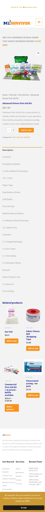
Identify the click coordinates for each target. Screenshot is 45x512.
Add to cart (26, 130)
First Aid (12, 95)
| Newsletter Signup (29, 7)
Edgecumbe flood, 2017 (33, 469)
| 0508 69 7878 (16, 7)
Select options (10, 408)
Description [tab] (7, 150)
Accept (24, 508)
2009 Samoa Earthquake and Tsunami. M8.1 (35, 482)
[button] (38, 53)
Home (4, 95)
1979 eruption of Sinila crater (35, 475)
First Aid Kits (23, 95)
